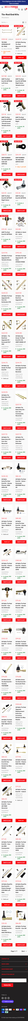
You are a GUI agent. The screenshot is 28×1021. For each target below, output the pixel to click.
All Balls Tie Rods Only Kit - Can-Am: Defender (20, 440)
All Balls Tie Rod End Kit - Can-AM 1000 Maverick (7, 805)
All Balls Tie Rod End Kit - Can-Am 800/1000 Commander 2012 (21, 846)
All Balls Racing (7, 49)
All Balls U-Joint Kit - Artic (21, 233)
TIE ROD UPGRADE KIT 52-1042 (6, 44)
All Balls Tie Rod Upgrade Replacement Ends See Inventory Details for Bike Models (21, 713)
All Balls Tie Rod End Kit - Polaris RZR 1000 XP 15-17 (7, 723)
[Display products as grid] (23, 22)
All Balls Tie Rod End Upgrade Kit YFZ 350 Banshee (21, 369)
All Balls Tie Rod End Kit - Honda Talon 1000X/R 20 (7, 524)
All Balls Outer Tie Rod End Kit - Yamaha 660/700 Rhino (7, 929)
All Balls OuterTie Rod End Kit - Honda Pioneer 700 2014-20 (21, 525)
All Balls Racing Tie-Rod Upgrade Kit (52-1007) (21, 45)
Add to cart (7, 57)
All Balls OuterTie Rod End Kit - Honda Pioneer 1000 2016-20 (7, 483)
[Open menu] (2, 7)
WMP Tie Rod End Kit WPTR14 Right (21, 119)
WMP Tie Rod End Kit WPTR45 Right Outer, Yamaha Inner (21, 82)
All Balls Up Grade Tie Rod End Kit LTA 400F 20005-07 (21, 339)
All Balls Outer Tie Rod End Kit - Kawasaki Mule (21, 681)
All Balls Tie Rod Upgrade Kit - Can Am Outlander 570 (7, 299)
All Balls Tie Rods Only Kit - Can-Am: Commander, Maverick (20, 411)
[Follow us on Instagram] (6, 998)
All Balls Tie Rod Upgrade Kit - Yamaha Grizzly (7, 258)
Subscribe (7, 985)
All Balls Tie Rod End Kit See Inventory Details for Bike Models (7, 764)
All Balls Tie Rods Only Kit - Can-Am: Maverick (6, 440)
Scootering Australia (19, 237)
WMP (3, 85)
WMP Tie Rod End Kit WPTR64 (7, 233)
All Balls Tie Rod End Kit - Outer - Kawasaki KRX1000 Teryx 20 (21, 483)
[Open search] (19, 9)
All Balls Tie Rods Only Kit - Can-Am (6, 397)
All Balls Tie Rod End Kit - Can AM (21, 927)
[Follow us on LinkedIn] (8, 998)
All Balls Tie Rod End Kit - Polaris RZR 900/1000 (21, 762)
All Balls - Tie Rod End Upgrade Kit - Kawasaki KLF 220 (6, 340)
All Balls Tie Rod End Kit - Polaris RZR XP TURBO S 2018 (21, 566)
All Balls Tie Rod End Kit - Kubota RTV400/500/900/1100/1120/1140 (21, 643)
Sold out (21, 57)
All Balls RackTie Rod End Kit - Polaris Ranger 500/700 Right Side (21, 888)
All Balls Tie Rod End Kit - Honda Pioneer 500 (21, 605)
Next (23, 951)
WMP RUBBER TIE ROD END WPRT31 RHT (20, 160)
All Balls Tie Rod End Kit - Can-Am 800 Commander (7, 845)
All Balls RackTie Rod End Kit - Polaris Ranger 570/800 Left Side (7, 888)
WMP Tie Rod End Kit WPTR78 (21, 197)
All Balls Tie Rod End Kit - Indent (21, 790)
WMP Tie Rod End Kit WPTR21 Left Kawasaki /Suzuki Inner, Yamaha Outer (7, 121)
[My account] (22, 9)
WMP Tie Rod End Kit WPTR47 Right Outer (7, 198)
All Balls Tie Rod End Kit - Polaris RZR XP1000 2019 (7, 566)
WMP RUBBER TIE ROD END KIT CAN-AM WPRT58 (7, 161)
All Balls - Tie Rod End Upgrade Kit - (20, 298)
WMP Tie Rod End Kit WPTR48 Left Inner (7, 81)
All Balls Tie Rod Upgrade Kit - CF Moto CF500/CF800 (21, 259)
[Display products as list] (25, 22)
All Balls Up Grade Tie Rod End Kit (6, 368)
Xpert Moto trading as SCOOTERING (5, 264)
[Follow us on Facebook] (3, 998)
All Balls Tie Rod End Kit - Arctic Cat (7, 643)
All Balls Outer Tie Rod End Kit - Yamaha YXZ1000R (7, 683)
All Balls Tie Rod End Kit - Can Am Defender (7, 605)
